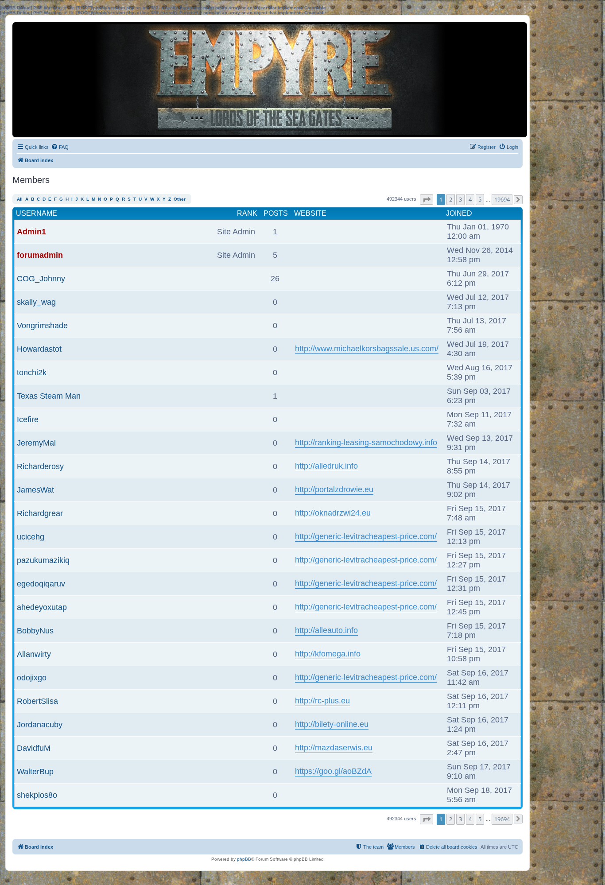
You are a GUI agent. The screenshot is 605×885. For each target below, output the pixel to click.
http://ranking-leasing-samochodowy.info (366, 442)
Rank (247, 213)
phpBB (244, 859)
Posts (276, 213)
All (20, 199)
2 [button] (450, 199)
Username (36, 213)
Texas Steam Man (49, 396)
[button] (426, 199)
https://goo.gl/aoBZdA (333, 771)
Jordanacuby (39, 724)
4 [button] (470, 199)
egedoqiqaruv (41, 583)
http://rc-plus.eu (322, 700)
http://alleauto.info (326, 630)
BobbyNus (35, 630)
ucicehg (30, 536)
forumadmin (40, 255)
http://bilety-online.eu (331, 724)
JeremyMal (36, 443)
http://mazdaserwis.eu (333, 747)
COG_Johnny (41, 278)
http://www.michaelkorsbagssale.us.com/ (366, 348)
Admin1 (31, 231)
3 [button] (460, 199)
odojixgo (32, 677)
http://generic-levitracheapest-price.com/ (366, 536)
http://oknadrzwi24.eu (333, 512)
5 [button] (479, 199)
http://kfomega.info (328, 653)
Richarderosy (40, 466)
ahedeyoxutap (42, 607)
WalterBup (35, 771)
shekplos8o (37, 795)
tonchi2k (32, 372)
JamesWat (35, 489)
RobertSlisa (37, 701)
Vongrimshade (42, 325)
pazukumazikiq (43, 560)
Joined (459, 213)
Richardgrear (40, 513)
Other (180, 199)
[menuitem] (60, 147)
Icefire (28, 419)
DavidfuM (33, 748)
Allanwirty (34, 654)
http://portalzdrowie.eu (334, 489)
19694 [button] (502, 199)
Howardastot (39, 349)
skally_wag (36, 302)
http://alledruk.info (326, 466)
